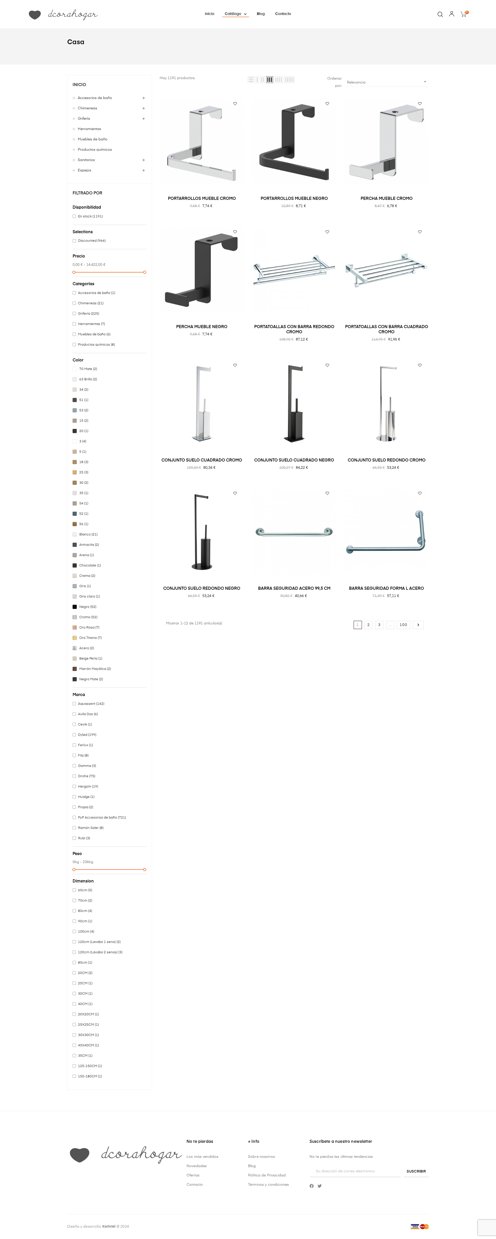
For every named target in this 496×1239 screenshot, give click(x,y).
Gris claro (89, 596)
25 (83, 472)
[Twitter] (319, 1186)
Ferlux (85, 745)
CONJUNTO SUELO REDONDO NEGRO (201, 589)
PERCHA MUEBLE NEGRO (201, 327)
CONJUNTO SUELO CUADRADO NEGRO (294, 460)
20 (83, 431)
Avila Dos (88, 714)
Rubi (84, 838)
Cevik (85, 724)
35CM (85, 1055)
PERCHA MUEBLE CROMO (387, 199)
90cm (85, 921)
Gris (85, 586)
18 (83, 462)
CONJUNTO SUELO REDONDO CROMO (386, 460)
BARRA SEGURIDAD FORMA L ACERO (386, 589)
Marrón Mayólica (95, 669)
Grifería (84, 118)
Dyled (87, 735)
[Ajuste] (451, 15)
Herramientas (89, 129)
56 (83, 524)
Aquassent (91, 704)
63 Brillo (88, 379)
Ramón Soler (91, 828)
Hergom (88, 786)
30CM (85, 993)
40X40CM (88, 1045)
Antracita (89, 545)
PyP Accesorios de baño (102, 817)
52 (83, 514)
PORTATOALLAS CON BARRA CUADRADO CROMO (386, 329)
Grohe (86, 776)
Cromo (88, 617)
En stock (90, 216)
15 (83, 420)
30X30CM (88, 1035)
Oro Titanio (90, 638)
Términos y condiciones (268, 1185)
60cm (85, 890)
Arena (86, 555)
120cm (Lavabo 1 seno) (99, 942)
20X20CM (88, 1014)
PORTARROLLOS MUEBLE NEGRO (294, 199)
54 (83, 503)
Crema (87, 576)
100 (403, 625)
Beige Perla (90, 658)
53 (83, 410)
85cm (85, 962)
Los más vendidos (202, 1157)
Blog (252, 1166)
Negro (87, 607)
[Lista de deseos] (235, 104)
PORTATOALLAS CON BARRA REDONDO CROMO (294, 329)
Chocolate (90, 565)
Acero (86, 648)
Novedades (197, 1166)
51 (83, 400)
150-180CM (90, 1076)
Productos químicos (95, 150)
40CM (85, 1004)
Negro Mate (91, 679)
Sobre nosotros (261, 1157)
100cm (86, 931)
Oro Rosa (89, 627)
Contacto (195, 1185)
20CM (85, 973)
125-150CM (90, 1066)
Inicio (79, 85)
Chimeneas (87, 108)
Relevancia (387, 81)
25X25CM (88, 1024)
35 (83, 493)
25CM (85, 983)
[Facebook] (311, 1186)
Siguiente (418, 625)
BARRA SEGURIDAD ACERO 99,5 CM (294, 589)
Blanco (88, 534)
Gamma (87, 766)
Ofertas (193, 1175)
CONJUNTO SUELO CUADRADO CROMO (201, 460)
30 (83, 483)
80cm (85, 911)
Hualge (86, 797)
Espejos (84, 170)
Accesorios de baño (95, 98)
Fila (83, 755)
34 (83, 389)
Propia (85, 807)
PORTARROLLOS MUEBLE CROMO (202, 199)
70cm (85, 900)
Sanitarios (86, 160)
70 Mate (88, 369)
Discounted (92, 241)
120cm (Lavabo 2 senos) (100, 952)
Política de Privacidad (267, 1175)
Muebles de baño (92, 139)
